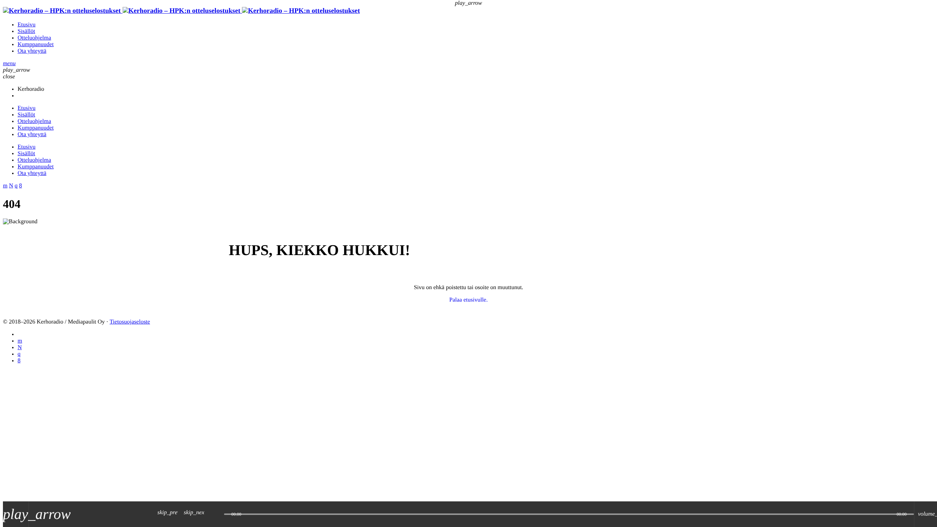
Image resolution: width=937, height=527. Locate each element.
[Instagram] (19, 354)
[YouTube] (20, 341)
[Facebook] (19, 361)
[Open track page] (216, 514)
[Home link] (181, 11)
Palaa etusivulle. (468, 300)
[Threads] (20, 347)
